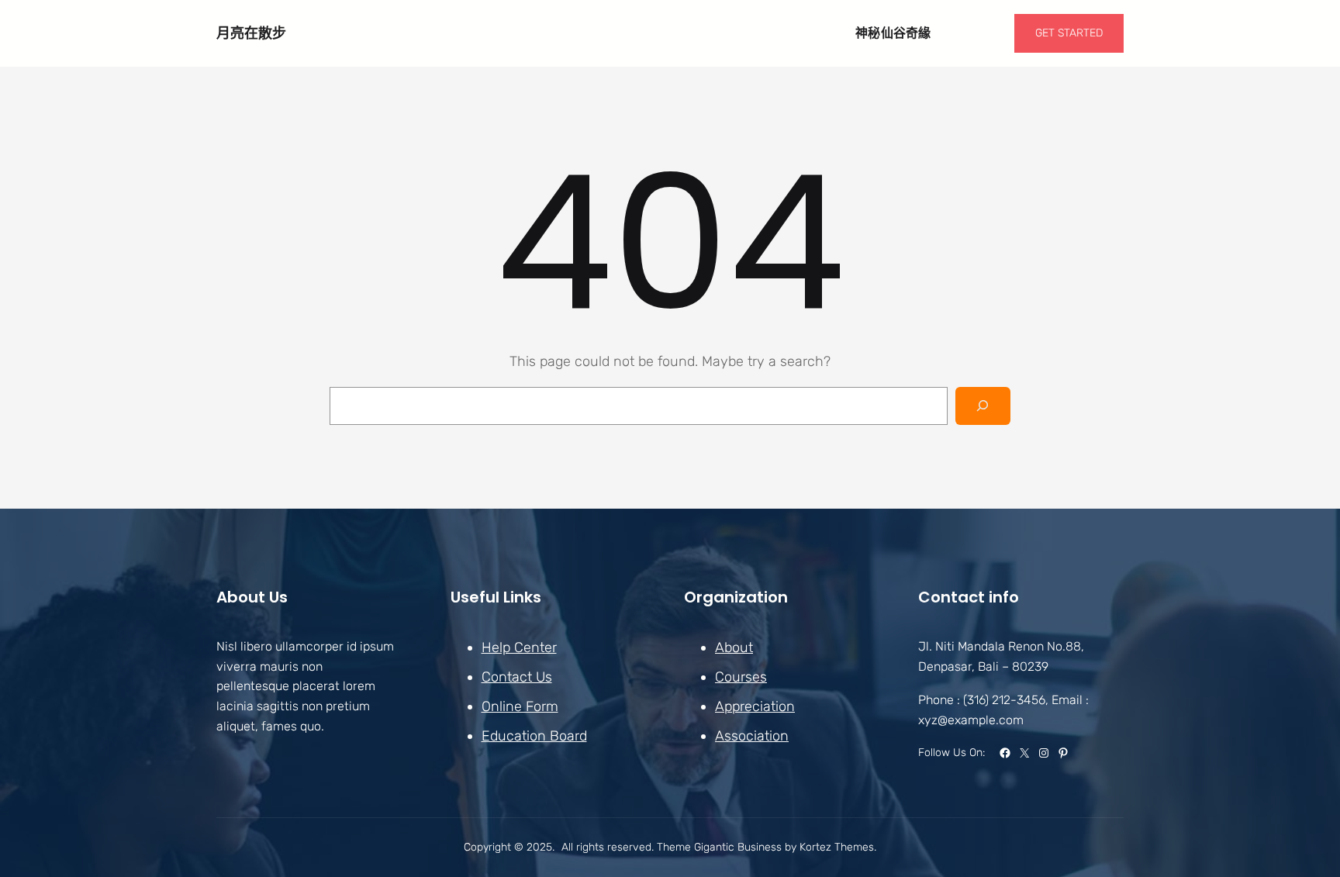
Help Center (519, 647)
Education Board (534, 735)
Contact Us (517, 676)
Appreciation (755, 706)
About (734, 647)
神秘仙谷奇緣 (893, 33)
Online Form (520, 706)
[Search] (982, 406)
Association (752, 735)
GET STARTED (1069, 33)
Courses (741, 676)
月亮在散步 (251, 33)
